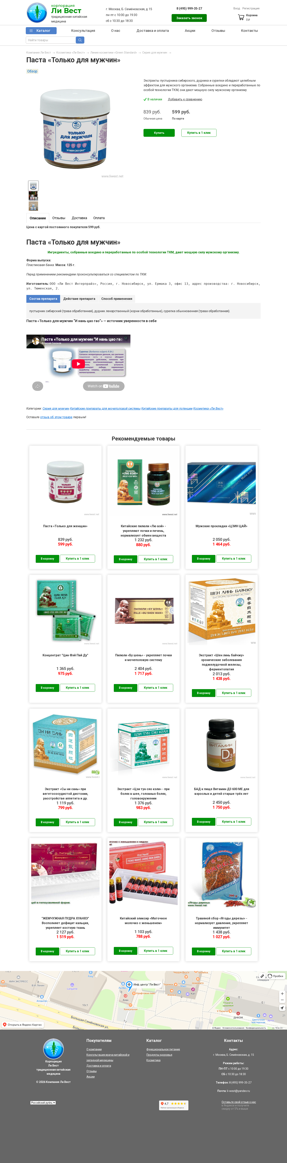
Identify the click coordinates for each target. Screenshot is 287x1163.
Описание (38, 218)
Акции (190, 31)
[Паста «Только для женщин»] (65, 482)
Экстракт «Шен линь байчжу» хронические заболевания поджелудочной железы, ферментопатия (221, 659)
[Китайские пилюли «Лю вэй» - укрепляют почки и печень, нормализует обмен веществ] (143, 482)
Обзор (32, 71)
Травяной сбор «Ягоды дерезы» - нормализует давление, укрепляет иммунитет (221, 923)
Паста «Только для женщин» (65, 526)
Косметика (153, 1060)
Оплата (99, 218)
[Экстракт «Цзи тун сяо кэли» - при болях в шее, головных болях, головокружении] (143, 745)
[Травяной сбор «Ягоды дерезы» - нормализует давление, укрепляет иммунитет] (221, 874)
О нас (115, 31)
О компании (94, 1049)
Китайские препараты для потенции (167, 408)
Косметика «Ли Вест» (70, 52)
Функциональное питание (163, 1049)
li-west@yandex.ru (238, 1090)
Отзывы (218, 31)
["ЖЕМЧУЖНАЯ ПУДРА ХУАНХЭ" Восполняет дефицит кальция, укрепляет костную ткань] (65, 874)
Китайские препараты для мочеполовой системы (105, 408)
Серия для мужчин (154, 52)
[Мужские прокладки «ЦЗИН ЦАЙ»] (221, 482)
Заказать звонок (189, 18)
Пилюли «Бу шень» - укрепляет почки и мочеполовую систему (143, 657)
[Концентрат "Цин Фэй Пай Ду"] (65, 611)
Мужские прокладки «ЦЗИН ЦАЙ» (221, 526)
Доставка (79, 218)
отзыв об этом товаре (56, 417)
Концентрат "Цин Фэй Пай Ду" (65, 655)
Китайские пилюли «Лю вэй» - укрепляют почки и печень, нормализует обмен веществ (143, 530)
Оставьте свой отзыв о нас (239, 1102)
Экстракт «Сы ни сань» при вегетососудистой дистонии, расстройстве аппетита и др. (65, 793)
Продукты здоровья (159, 1054)
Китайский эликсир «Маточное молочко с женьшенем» (143, 920)
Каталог (43, 31)
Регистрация (250, 8)
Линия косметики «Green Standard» (113, 52)
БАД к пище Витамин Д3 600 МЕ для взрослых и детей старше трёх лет (221, 791)
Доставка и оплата (152, 31)
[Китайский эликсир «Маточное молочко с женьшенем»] (143, 874)
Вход (237, 8)
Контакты (249, 31)
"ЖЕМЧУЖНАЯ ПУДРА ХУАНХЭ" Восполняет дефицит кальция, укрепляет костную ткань (65, 923)
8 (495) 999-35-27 (189, 8)
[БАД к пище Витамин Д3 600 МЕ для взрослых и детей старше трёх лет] (221, 745)
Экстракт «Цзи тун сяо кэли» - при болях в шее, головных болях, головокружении (143, 793)
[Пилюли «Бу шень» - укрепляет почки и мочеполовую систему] (143, 611)
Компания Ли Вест (38, 52)
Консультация (83, 31)
